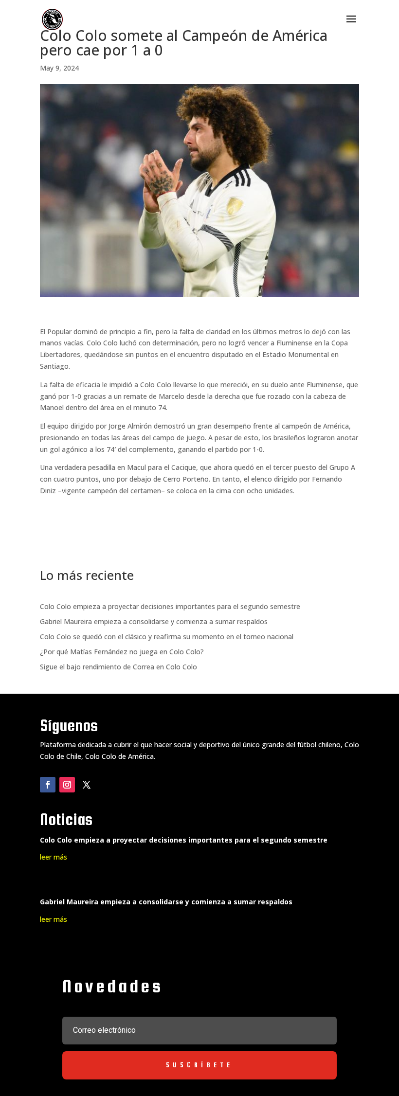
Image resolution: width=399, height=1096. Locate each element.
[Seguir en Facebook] (47, 784)
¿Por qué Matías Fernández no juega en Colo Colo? (122, 651)
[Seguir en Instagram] (67, 784)
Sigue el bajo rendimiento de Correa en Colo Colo (118, 666)
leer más (53, 857)
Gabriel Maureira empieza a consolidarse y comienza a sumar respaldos (154, 621)
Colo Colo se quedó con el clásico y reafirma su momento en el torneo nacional (166, 636)
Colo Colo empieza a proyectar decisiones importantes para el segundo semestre (170, 606)
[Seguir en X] (86, 784)
